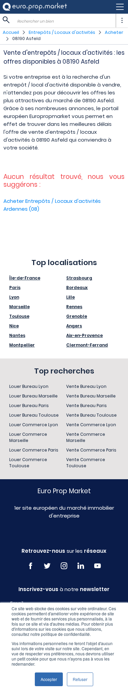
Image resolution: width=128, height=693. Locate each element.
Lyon (14, 297)
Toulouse (19, 316)
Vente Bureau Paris (86, 405)
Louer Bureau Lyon (28, 386)
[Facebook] (30, 566)
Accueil (11, 32)
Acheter (114, 32)
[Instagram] (64, 566)
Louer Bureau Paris (29, 405)
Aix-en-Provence (84, 335)
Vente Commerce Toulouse (85, 463)
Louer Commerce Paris (33, 450)
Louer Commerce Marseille (28, 437)
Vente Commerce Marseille (85, 437)
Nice (14, 326)
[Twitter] (47, 566)
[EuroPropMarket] (35, 6)
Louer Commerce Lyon (33, 425)
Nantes (17, 335)
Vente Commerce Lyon (91, 425)
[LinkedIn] (80, 566)
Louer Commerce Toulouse (28, 463)
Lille (70, 297)
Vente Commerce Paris (91, 450)
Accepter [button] (49, 679)
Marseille (19, 307)
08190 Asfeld (26, 38)
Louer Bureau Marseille (33, 396)
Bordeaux (77, 287)
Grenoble (76, 316)
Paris (14, 287)
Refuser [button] (80, 679)
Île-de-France (24, 278)
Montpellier (22, 345)
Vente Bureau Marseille (91, 396)
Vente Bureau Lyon (86, 386)
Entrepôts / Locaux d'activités (62, 32)
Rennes (74, 307)
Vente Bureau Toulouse (91, 415)
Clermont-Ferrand (87, 345)
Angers (74, 326)
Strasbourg (79, 278)
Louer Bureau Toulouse (34, 415)
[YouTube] (97, 566)
